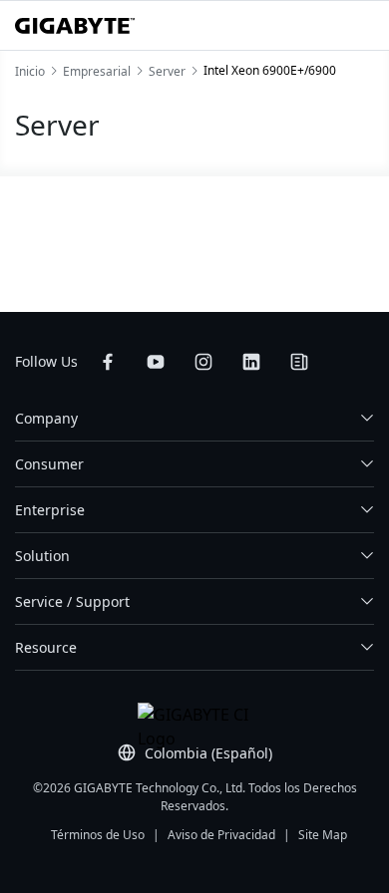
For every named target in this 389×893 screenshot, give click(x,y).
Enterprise (50, 509)
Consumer (49, 463)
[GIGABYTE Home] (75, 26)
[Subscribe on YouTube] (156, 362)
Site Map (322, 834)
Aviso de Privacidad (221, 834)
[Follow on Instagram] (203, 362)
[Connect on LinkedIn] (251, 362)
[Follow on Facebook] (108, 362)
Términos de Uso (98, 834)
